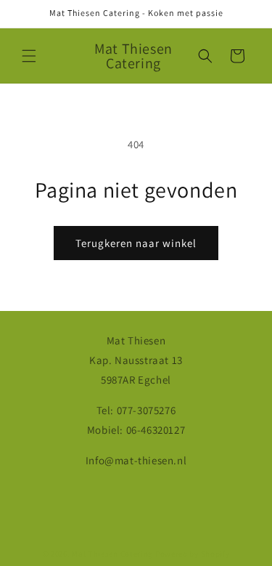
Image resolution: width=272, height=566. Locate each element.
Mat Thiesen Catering (112, 554)
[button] (29, 56)
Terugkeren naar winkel (136, 243)
